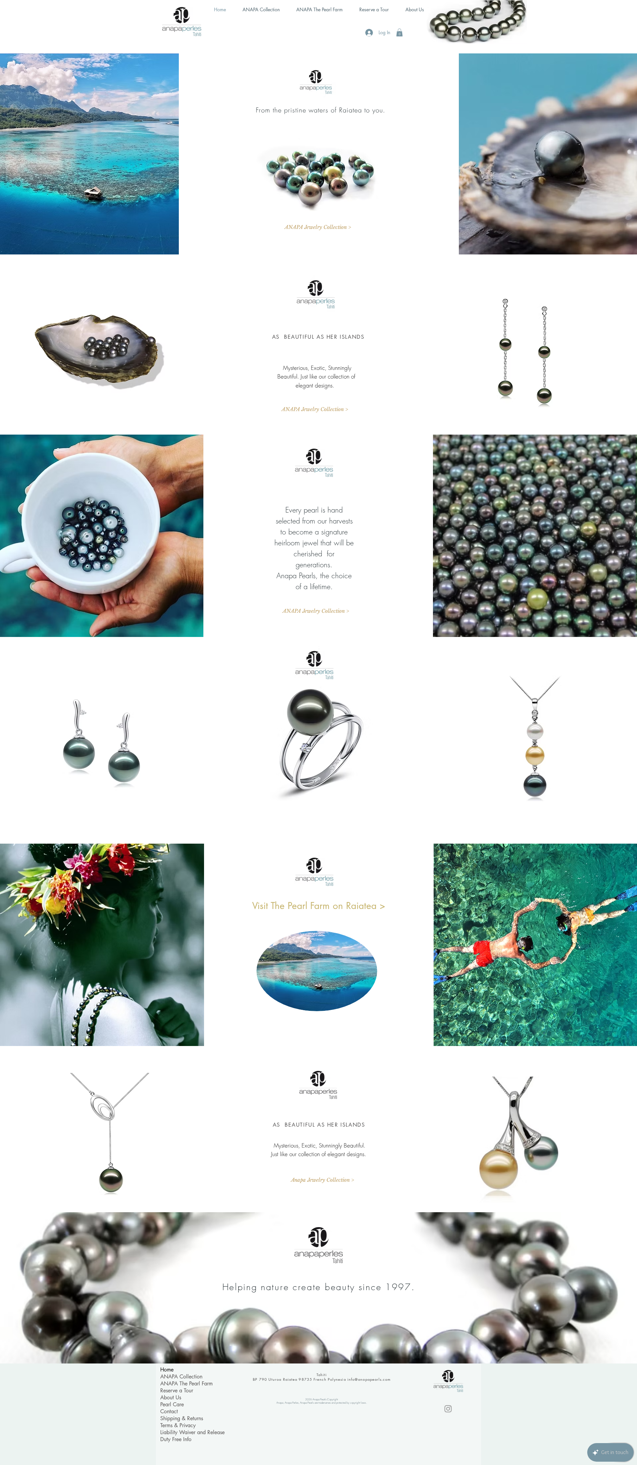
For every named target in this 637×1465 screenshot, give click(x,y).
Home (167, 1369)
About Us (170, 1397)
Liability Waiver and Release (192, 1432)
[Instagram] (448, 1409)
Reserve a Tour (176, 1390)
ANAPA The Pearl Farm (186, 1383)
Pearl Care (172, 1404)
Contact (169, 1411)
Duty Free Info (175, 1439)
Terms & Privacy (178, 1425)
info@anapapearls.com (368, 1379)
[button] (399, 32)
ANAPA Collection (181, 1376)
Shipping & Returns (181, 1418)
